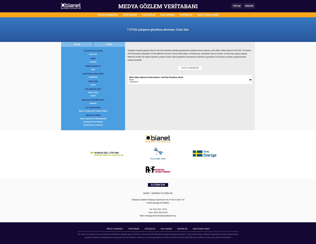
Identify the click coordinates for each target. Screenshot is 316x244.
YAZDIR (109, 44)
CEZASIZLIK (149, 14)
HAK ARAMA (167, 14)
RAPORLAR (186, 14)
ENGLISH (249, 6)
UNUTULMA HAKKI (208, 14)
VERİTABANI (130, 14)
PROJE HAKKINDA (107, 14)
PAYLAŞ (236, 6)
